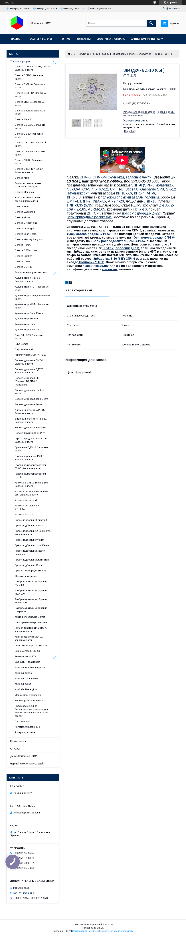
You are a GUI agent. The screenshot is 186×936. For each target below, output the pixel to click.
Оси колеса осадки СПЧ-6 (154, 237)
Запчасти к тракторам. (28, 661)
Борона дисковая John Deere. (31, 399)
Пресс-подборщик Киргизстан (32, 559)
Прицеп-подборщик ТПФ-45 (30, 570)
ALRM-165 (96, 209)
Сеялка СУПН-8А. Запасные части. (30, 95)
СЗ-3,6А (73, 189)
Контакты (83, 39)
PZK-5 (136, 205)
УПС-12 (101, 189)
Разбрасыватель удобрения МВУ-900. (31, 592)
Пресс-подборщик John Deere (32, 545)
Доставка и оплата (111, 39)
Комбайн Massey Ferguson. (30, 667)
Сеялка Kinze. (22, 217)
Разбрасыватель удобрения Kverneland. (31, 601)
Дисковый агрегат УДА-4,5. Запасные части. (30, 412)
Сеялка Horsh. (23, 244)
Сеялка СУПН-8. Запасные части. (30, 86)
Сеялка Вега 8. (23, 119)
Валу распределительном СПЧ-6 (118, 241)
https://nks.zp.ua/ (96, 266)
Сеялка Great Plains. (26, 222)
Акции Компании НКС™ (147, 39)
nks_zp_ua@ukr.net (23, 893)
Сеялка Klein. (22, 177)
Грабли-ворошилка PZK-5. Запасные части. (30, 458)
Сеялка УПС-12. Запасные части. (30, 104)
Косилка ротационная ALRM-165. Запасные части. (31, 493)
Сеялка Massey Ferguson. (29, 239)
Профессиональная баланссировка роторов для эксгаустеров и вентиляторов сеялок (31, 711)
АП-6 (151, 193)
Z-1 (162, 205)
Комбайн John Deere (26, 678)
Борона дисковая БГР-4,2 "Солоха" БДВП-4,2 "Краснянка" (29, 381)
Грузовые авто (23, 721)
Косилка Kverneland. (26, 500)
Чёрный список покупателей (27, 763)
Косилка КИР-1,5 (24, 514)
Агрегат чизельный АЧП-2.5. (30, 354)
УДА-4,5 (99, 201)
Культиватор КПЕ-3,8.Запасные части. (32, 297)
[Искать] (151, 23)
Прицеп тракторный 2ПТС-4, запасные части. (31, 629)
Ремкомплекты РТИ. (26, 656)
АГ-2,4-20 (116, 201)
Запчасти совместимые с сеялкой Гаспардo (28, 185)
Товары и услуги (40, 39)
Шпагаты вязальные (26, 576)
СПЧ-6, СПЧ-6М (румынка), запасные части (115, 177)
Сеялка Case (22, 261)
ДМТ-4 (72, 201)
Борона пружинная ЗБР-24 (30, 433)
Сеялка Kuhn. (22, 206)
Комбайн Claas (23, 673)
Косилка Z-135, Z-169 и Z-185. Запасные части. (31, 484)
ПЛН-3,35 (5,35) (80, 205)
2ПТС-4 (93, 213)
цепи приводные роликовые (89, 217)
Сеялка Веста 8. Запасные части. (30, 112)
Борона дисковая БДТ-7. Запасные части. (29, 371)
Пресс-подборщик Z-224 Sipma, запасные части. (33, 533)
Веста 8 (131, 189)
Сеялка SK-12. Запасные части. (29, 162)
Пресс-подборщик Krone (29, 565)
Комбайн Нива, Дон (26, 689)
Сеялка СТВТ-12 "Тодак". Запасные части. (29, 171)
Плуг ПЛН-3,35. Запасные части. (29, 337)
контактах (110, 269)
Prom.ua (109, 924)
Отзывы (15, 748)
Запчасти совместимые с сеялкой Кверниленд (29, 199)
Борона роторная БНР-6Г (29, 700)
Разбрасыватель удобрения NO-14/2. (31, 583)
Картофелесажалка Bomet (30, 617)
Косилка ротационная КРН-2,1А (27, 507)
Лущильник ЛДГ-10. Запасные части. (31, 449)
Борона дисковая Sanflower (30, 427)
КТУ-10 (141, 209)
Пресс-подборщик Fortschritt (31, 520)
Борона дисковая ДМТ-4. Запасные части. (29, 362)
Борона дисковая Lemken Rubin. (29, 392)
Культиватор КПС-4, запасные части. (31, 288)
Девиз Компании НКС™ (24, 756)
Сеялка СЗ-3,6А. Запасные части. (30, 126)
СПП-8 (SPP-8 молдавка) (152, 185)
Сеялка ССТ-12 (23, 267)
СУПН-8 (116, 189)
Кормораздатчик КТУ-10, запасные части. (29, 638)
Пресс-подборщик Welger (29, 539)
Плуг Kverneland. (24, 349)
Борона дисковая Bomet (29, 404)
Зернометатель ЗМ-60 (27, 651)
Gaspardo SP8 (152, 189)
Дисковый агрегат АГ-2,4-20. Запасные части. (31, 420)
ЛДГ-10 (150, 201)
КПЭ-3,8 (74, 197)
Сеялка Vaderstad (25, 212)
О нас (66, 39)
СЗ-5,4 (87, 189)
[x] (70, 282)
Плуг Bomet (21, 344)
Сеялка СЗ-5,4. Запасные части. (29, 135)
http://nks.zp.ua (21, 887)
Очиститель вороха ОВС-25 (31, 645)
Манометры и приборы (28, 695)
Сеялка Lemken (23, 256)
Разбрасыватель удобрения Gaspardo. (31, 610)
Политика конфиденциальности (116, 931)
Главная (15, 39)
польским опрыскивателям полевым (130, 197)
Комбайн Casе (23, 684)
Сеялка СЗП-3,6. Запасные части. (30, 153)
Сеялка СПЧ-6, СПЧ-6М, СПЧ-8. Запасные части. (107, 53)
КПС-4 (139, 193)
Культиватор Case (25, 324)
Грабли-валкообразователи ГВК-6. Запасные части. (30, 467)
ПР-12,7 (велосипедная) (120, 248)
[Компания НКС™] (17, 29)
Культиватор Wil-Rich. (27, 318)
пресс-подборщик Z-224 (142, 213)
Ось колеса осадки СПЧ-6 (89, 234)
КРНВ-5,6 (124, 193)
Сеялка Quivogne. (25, 228)
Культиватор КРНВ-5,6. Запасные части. (27, 279)
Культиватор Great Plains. (29, 313)
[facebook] (66, 282)
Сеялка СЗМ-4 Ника (26, 250)
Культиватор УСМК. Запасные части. (31, 306)
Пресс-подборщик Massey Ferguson (30, 552)
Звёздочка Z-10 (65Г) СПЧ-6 (114, 258)
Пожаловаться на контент (85, 931)
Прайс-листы (18, 741)
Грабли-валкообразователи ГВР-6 (30, 475)
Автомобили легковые (27, 726)
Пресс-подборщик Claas (29, 525)
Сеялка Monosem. (25, 192)
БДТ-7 (85, 201)
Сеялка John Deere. (26, 234)
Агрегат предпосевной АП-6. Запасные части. (31, 440)
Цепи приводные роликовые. (31, 622)
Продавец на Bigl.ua (93, 928)
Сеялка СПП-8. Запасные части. (29, 77)
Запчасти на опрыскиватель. (31, 272)
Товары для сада (25, 732)
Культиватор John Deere (28, 329)
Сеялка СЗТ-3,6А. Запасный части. (30, 144)
